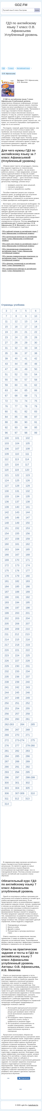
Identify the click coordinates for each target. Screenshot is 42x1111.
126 (28, 480)
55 (6, 379)
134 (17, 496)
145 (7, 517)
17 (25, 326)
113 (17, 459)
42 (35, 358)
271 (28, 735)
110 (17, 454)
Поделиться (25, 1078)
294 (17, 772)
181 (7, 581)
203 (17, 618)
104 (17, 443)
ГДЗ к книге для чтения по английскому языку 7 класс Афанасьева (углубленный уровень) (20, 245)
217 (7, 644)
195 (28, 602)
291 (17, 766)
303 (7, 788)
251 (17, 703)
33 (25, 347)
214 (7, 639)
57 (25, 379)
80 (6, 411)
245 (17, 692)
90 (25, 422)
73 (16, 400)
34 (35, 347)
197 (17, 607)
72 (6, 400)
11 (6, 321)
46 (35, 363)
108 (28, 448)
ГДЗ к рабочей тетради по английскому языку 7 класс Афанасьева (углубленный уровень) (20, 232)
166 (7, 554)
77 (16, 406)
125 (17, 480)
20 (16, 332)
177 (28, 570)
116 (17, 464)
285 (17, 756)
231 (28, 666)
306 (7, 793)
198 (28, 607)
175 (7, 570)
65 (25, 390)
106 (7, 448)
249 (28, 697)
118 (7, 469)
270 (17, 735)
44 (16, 363)
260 (17, 719)
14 (35, 321)
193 (7, 602)
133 (7, 496)
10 (35, 316)
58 (35, 379)
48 (16, 369)
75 (35, 400)
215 (17, 639)
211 (7, 634)
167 (17, 554)
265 (33, 724)
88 (6, 422)
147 (28, 517)
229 (7, 666)
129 (28, 485)
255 (28, 708)
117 (27, 464)
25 (25, 337)
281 (7, 750)
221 (17, 650)
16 (16, 326)
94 (25, 427)
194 (17, 602)
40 (16, 358)
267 (17, 729)
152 (17, 528)
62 (35, 385)
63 (6, 390)
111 (27, 454)
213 (27, 634)
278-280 (30, 745)
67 (6, 395)
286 (28, 756)
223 (7, 655)
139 (7, 507)
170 (17, 560)
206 (17, 623)
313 (27, 798)
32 (16, 347)
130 (7, 491)
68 (16, 395)
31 (6, 347)
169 (7, 560)
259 (7, 719)
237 (28, 676)
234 (28, 671)
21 (25, 332)
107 (17, 448)
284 (7, 756)
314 (7, 803)
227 (17, 660)
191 (17, 597)
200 (17, 613)
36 (16, 353)
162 (28, 544)
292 (28, 766)
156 (28, 533)
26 (35, 337)
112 (7, 459)
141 (28, 507)
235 (7, 676)
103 (7, 443)
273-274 (19, 740)
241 (7, 687)
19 (6, 332)
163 (7, 549)
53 (25, 374)
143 (17, 512)
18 (35, 326)
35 (6, 353)
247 (7, 697)
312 (17, 798)
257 (17, 713)
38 (35, 353)
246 (28, 692)
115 (7, 464)
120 (27, 469)
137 (17, 501)
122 (17, 475)
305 (28, 788)
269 (7, 735)
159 (28, 538)
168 (28, 554)
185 (17, 586)
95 (35, 427)
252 (28, 703)
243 (28, 687)
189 (28, 591)
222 (28, 650)
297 (17, 777)
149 (17, 522)
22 (35, 332)
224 (17, 655)
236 (17, 676)
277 (17, 745)
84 (6, 416)
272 (7, 740)
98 (25, 432)
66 (35, 390)
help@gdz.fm (33, 1105)
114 (27, 459)
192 (28, 597)
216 (28, 639)
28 (16, 342)
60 (16, 385)
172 (7, 565)
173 (17, 565)
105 (28, 443)
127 (7, 485)
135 (28, 496)
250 (7, 703)
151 (7, 528)
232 (7, 671)
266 (7, 729)
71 (35, 395)
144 (28, 512)
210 (28, 628)
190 (7, 597)
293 (7, 772)
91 (35, 422)
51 (6, 374)
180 (28, 575)
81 (16, 411)
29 (25, 342)
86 (25, 416)
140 (17, 507)
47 (6, 369)
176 (17, 570)
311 (7, 798)
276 (7, 745)
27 (6, 342)
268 (28, 729)
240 (28, 682)
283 (28, 750)
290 (7, 766)
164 (17, 549)
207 (28, 623)
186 (28, 586)
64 (16, 390)
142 (7, 512)
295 (28, 772)
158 (17, 538)
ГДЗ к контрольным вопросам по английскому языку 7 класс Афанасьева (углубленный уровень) (19, 238)
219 (28, 644)
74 (25, 400)
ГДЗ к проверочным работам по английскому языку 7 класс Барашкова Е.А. (19, 270)
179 (17, 575)
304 (17, 788)
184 (7, 586)
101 (17, 438)
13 (25, 321)
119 (17, 469)
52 (16, 374)
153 (28, 528)
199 (7, 613)
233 (17, 671)
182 (17, 581)
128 (17, 485)
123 (28, 475)
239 (17, 682)
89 (16, 422)
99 (35, 432)
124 (7, 480)
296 (7, 777)
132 (28, 491)
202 (7, 618)
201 (28, 613)
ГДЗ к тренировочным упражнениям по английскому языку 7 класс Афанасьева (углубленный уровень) (17, 251)
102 (28, 438)
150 (28, 522)
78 (25, 406)
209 (17, 628)
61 (25, 385)
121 (7, 475)
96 (6, 432)
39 (6, 358)
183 (28, 581)
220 (7, 650)
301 (17, 782)
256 (7, 713)
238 (7, 682)
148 (7, 522)
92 (6, 427)
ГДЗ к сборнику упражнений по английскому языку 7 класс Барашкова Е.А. (19, 264)
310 (33, 793)
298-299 (30, 777)
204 (28, 618)
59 (6, 385)
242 (17, 687)
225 (28, 655)
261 (28, 719)
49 (25, 369)
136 (7, 501)
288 (17, 761)
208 (7, 628)
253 (7, 708)
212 (17, 634)
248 (17, 697)
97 (16, 432)
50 (35, 369)
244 (7, 692)
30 (35, 342)
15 (6, 326)
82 (25, 411)
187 (7, 591)
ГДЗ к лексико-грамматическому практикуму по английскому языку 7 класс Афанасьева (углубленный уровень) (20, 258)
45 (25, 363)
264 (22, 724)
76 (6, 406)
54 (35, 374)
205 (7, 623)
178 (7, 575)
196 (7, 607)
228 (28, 660)
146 (17, 517)
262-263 (9, 724)
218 (17, 644)
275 (33, 740)
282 (17, 750)
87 (35, 416)
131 (17, 491)
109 (7, 454)
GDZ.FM (21, 5)
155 (17, 533)
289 (28, 761)
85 (16, 416)
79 (35, 406)
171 (28, 560)
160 (7, 544)
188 (17, 591)
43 (6, 363)
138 (28, 501)
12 (16, 321)
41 (25, 358)
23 (6, 337)
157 (7, 538)
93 (16, 427)
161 (17, 544)
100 (7, 438)
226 (7, 660)
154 (7, 533)
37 (25, 353)
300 (7, 782)
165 (28, 549)
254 (17, 708)
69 (25, 395)
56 (16, 379)
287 (7, 761)
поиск (37, 10)
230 (17, 666)
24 (16, 337)
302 (28, 782)
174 (28, 565)
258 (28, 713)
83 (35, 411)
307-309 (19, 793)
